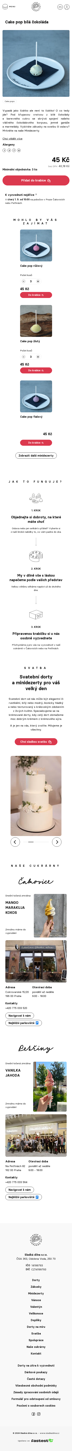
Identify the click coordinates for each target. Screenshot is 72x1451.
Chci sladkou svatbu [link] (33, 741)
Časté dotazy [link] (36, 1379)
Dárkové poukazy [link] (36, 1372)
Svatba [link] (36, 1333)
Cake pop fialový (31, 416)
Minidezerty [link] (36, 1293)
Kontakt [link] (36, 1353)
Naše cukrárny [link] (36, 1347)
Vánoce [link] (36, 1300)
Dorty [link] (36, 1280)
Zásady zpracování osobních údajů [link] (36, 1392)
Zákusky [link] (36, 1286)
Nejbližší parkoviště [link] (21, 1023)
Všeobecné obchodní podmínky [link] (36, 1385)
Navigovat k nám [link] (20, 1015)
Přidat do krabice (33, 180)
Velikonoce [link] (36, 1313)
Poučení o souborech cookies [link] (36, 1405)
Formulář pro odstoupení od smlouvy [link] (36, 1399)
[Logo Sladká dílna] (36, 6)
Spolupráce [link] (36, 1340)
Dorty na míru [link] (36, 1326)
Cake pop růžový (31, 265)
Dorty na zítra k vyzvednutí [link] (36, 1365)
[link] (60, 7)
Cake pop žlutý (30, 341)
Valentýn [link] (36, 1306)
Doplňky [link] (36, 1320)
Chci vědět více (12, 138)
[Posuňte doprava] (56, 842)
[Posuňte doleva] (15, 842)
